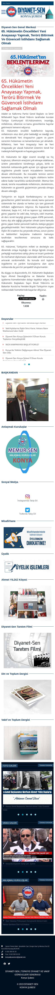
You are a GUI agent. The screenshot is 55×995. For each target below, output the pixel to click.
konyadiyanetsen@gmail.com (15, 957)
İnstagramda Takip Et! (27, 500)
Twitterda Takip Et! (27, 514)
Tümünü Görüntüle (45, 765)
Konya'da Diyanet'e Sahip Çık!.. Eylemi (20, 864)
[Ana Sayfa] (27, 12)
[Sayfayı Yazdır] (43, 299)
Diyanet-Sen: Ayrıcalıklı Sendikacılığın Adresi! (26, 323)
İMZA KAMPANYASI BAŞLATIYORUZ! (22, 344)
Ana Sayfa (6, 3)
